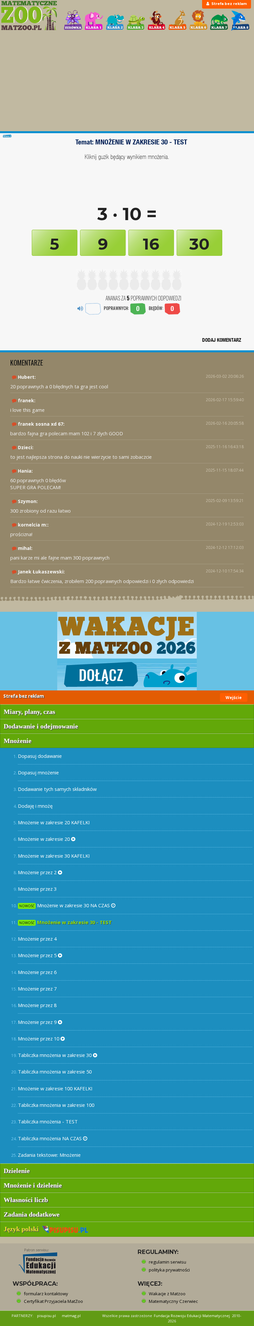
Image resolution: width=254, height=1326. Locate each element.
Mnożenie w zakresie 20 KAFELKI (54, 822)
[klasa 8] (240, 20)
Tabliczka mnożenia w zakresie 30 (55, 1055)
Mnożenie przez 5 (38, 955)
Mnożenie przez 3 (37, 888)
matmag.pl (71, 1315)
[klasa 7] (219, 20)
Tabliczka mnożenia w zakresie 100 (56, 1105)
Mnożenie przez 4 (37, 938)
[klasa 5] (177, 20)
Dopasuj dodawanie (40, 756)
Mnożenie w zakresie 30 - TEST (65, 922)
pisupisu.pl (46, 1315)
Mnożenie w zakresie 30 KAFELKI (54, 855)
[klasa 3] (136, 20)
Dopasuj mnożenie (38, 772)
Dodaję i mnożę (35, 805)
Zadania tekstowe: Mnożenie (49, 1154)
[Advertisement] (127, 81)
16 (151, 244)
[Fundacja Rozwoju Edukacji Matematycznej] (33, 1259)
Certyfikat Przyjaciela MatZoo (53, 1301)
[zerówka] (73, 20)
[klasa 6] (198, 20)
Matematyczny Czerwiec (173, 1301)
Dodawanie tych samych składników (57, 789)
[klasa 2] (115, 20)
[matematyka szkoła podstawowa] (29, 15)
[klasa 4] (157, 20)
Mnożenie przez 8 (37, 1005)
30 (199, 244)
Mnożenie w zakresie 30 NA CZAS (65, 905)
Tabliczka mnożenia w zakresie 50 (55, 1071)
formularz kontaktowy (46, 1294)
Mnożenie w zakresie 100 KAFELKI (55, 1088)
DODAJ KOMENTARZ (221, 340)
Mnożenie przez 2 (38, 872)
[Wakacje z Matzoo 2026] (127, 651)
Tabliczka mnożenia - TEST (48, 1121)
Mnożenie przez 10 (39, 1038)
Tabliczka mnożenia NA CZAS (50, 1138)
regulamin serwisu (167, 1262)
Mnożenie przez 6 (37, 972)
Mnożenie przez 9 (38, 1022)
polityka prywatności (169, 1270)
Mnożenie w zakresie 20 (44, 839)
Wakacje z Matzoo (167, 1294)
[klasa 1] (94, 20)
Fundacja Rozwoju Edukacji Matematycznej (192, 1315)
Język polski (23, 1228)
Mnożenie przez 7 (37, 988)
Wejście (234, 697)
